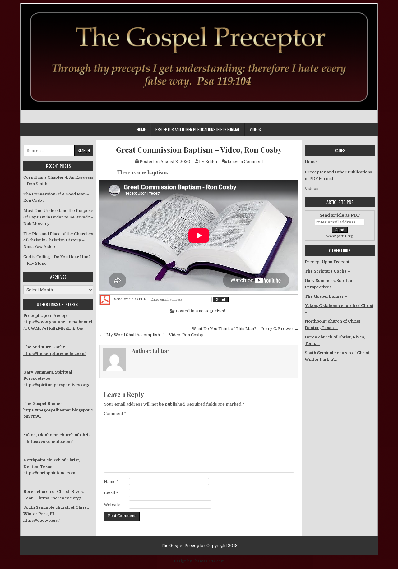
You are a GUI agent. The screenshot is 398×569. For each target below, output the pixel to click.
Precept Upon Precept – (329, 261)
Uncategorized (210, 311)
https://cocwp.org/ (41, 520)
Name (111, 481)
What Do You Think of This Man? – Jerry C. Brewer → (245, 328)
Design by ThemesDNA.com (199, 561)
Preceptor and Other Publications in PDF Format (197, 129)
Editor (211, 161)
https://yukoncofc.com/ (50, 441)
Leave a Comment (245, 161)
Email (111, 493)
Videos (255, 129)
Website (112, 504)
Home (141, 129)
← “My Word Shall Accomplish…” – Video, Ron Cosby (151, 335)
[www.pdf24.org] (105, 299)
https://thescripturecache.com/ (54, 353)
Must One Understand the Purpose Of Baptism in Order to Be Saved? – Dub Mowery (58, 217)
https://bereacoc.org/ (60, 498)
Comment (115, 413)
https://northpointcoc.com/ (49, 472)
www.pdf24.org (339, 236)
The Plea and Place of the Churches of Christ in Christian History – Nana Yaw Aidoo (58, 240)
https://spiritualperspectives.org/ (56, 385)
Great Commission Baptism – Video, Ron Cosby (199, 149)
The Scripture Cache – (328, 271)
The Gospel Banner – (326, 296)
